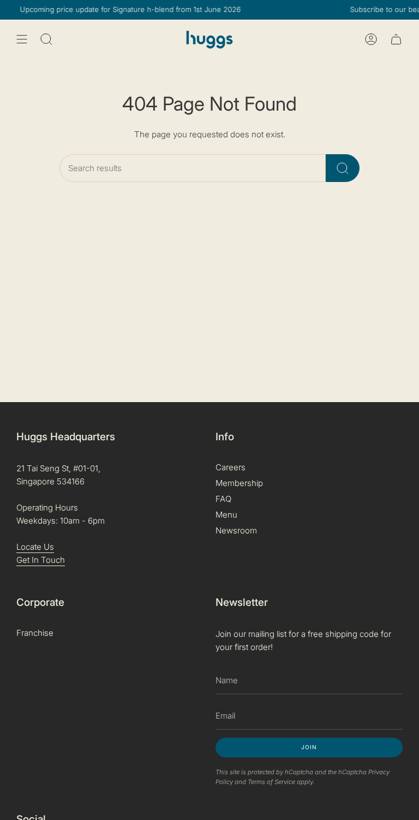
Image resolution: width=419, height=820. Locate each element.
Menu (226, 514)
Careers (231, 467)
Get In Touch (40, 560)
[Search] (343, 168)
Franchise (34, 633)
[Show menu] (22, 39)
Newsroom (236, 530)
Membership (239, 483)
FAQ (223, 499)
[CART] (396, 39)
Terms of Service (271, 782)
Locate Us (35, 547)
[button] (46, 39)
